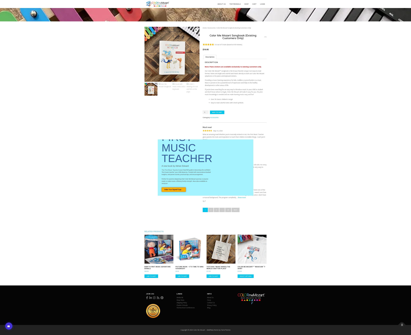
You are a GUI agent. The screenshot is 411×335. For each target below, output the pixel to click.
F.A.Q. (209, 300)
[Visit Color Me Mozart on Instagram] (154, 298)
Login (262, 4)
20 (229, 209)
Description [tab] (210, 57)
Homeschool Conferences (186, 308)
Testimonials (235, 4)
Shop (246, 4)
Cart (254, 4)
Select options (246, 276)
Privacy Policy (212, 305)
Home (205, 28)
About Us (221, 4)
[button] (196, 30)
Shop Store (180, 300)
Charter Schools (182, 305)
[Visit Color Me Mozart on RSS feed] (158, 298)
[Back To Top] (402, 325)
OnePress (210, 330)
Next (235, 210)
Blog (208, 308)
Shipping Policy (182, 303)
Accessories (212, 28)
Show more (242, 197)
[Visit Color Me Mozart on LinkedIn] (150, 298)
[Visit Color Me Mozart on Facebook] (147, 298)
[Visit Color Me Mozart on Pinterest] (162, 298)
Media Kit (180, 297)
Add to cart (217, 112)
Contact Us (211, 303)
